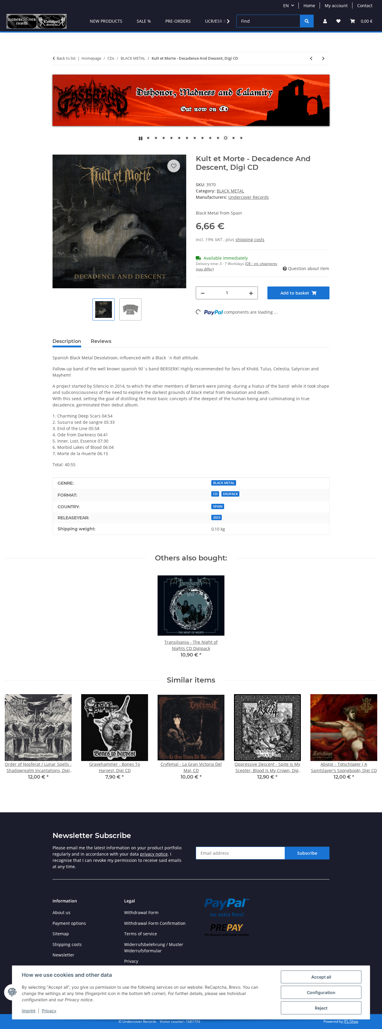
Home (309, 5)
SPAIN (218, 506)
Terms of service (140, 933)
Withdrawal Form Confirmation (155, 923)
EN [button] (286, 5)
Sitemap (61, 933)
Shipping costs (67, 944)
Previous (15, 741)
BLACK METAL (230, 191)
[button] (325, 21)
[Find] (307, 21)
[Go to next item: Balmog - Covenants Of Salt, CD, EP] (323, 58)
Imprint (29, 1010)
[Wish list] (338, 21)
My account (336, 5)
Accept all (321, 976)
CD (215, 494)
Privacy (49, 1010)
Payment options (69, 923)
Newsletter (63, 955)
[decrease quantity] (202, 293)
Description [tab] (67, 341)
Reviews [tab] (101, 341)
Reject (321, 1007)
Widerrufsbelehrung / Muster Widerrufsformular (153, 947)
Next (367, 741)
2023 (216, 517)
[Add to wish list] (173, 165)
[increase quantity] (251, 293)
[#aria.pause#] (140, 138)
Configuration (321, 992)
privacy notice (154, 854)
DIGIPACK (230, 494)
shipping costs (249, 239)
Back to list (66, 58)
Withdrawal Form (141, 912)
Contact (364, 5)
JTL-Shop (351, 1021)
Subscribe (307, 853)
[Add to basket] (57, 151)
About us (61, 912)
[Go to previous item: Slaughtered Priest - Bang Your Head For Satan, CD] (311, 58)
